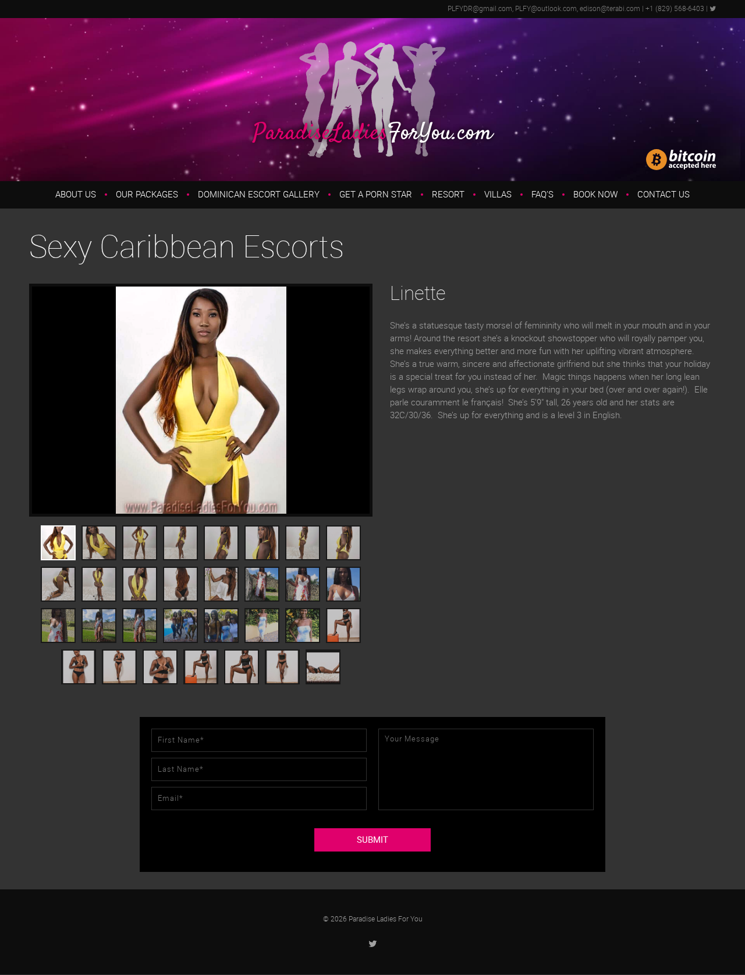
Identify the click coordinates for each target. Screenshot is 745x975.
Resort (448, 194)
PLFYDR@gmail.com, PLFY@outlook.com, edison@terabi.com (544, 9)
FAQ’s (542, 194)
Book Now (595, 194)
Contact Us (663, 194)
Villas (498, 194)
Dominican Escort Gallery (259, 194)
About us (75, 194)
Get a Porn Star (375, 194)
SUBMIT (372, 840)
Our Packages (147, 194)
